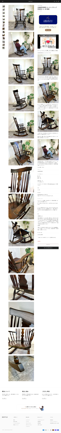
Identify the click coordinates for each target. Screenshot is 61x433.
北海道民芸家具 (40, 5)
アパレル (27, 421)
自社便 (39, 225)
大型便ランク (40, 215)
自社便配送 (55, 227)
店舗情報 (39, 421)
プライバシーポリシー (53, 421)
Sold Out (48, 244)
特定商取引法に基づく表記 (54, 423)
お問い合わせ (52, 184)
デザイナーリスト (29, 424)
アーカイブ (28, 426)
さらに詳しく (4, 398)
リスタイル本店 (40, 234)
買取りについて (15, 424)
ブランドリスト (28, 423)
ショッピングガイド (16, 423)
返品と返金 (15, 421)
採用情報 (39, 423)
